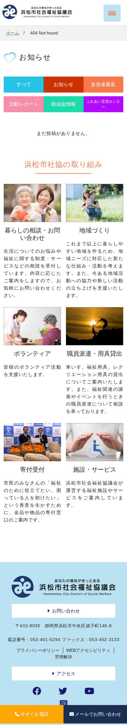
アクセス (66, 673)
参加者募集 (103, 84)
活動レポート (24, 104)
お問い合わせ (66, 610)
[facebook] (37, 691)
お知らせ (63, 84)
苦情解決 (63, 656)
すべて (23, 84)
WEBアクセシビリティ (88, 650)
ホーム (12, 32)
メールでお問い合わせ (98, 714)
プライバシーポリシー (37, 650)
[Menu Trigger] (112, 13)
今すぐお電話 (34, 714)
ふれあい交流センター (103, 104)
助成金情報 (63, 104)
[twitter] (63, 691)
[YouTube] (89, 691)
